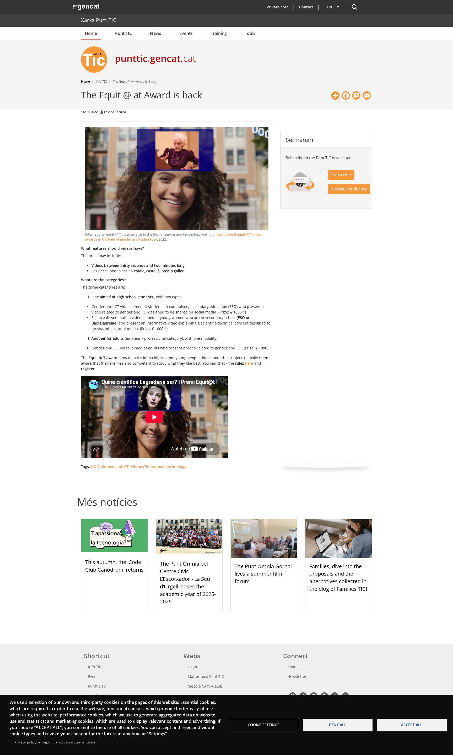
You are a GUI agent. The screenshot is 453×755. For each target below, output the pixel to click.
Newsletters (297, 676)
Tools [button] (250, 33)
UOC (95, 466)
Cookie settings (263, 724)
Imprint (48, 742)
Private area (277, 6)
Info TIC (94, 666)
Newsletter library (349, 189)
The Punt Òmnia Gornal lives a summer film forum (263, 574)
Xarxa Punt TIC (98, 20)
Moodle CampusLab (205, 686)
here (249, 363)
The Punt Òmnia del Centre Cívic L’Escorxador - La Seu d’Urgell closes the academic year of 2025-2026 (188, 582)
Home (91, 33)
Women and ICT (115, 466)
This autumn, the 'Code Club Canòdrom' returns (114, 566)
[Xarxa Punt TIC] (96, 59)
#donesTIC (140, 466)
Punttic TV (97, 686)
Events (186, 33)
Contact (306, 6)
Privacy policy (25, 742)
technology (176, 466)
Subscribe (341, 175)
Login (192, 666)
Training (219, 33)
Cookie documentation (77, 742)
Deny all (337, 724)
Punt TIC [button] (123, 33)
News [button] (155, 33)
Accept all (411, 724)
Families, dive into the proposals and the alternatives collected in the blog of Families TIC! (338, 577)
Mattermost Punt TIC (206, 676)
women (157, 466)
